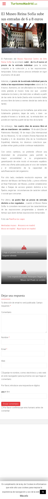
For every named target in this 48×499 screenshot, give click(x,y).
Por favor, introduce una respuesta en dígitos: (20, 385)
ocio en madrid (8, 228)
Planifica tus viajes (17, 219)
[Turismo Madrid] (24, 3)
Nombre (5, 337)
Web (3, 361)
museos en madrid (27, 225)
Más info (24, 496)
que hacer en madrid (26, 228)
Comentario (6, 312)
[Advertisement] (24, 451)
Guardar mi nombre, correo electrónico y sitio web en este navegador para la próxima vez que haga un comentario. (23, 376)
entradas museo (9, 225)
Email (4, 349)
